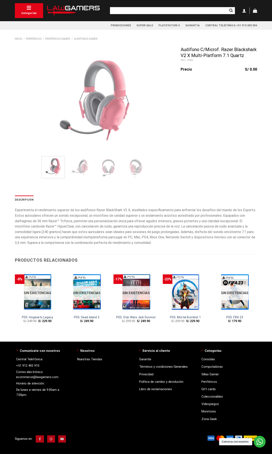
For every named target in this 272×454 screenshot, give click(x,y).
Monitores (208, 411)
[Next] (140, 99)
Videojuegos (210, 404)
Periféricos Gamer (57, 38)
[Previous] (49, 99)
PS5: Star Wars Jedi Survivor (136, 317)
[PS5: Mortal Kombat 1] (185, 290)
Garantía (192, 25)
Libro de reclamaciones (155, 389)
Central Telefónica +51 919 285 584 (231, 25)
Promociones (121, 25)
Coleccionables (212, 396)
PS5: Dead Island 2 (86, 317)
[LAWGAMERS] (73, 10)
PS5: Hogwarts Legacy (37, 317)
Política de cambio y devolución (161, 382)
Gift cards (208, 389)
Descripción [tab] (24, 199)
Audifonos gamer (86, 38)
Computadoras (212, 367)
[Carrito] (255, 10)
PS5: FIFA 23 (234, 317)
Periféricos (33, 38)
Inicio (18, 38)
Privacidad (146, 374)
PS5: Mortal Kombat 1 (185, 317)
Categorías (29, 13)
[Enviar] (231, 10)
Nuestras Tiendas (89, 359)
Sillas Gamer (210, 374)
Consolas (208, 359)
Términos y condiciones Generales (163, 367)
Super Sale (144, 25)
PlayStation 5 (169, 25)
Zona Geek (209, 419)
